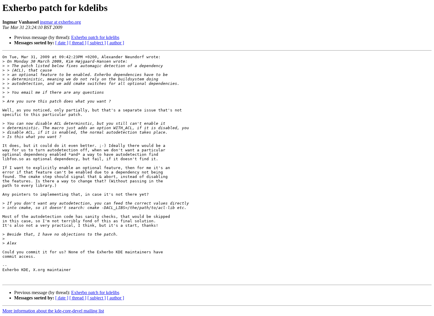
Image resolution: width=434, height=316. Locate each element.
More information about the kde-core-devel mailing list (53, 310)
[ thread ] (77, 42)
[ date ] (61, 42)
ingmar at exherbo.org (60, 22)
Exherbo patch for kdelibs (95, 37)
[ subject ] (96, 42)
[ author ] (115, 42)
